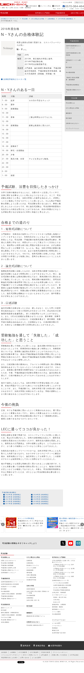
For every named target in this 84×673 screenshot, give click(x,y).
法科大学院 (30, 586)
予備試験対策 (60, 13)
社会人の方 (56, 602)
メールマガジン (57, 625)
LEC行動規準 (34, 652)
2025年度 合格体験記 (13, 495)
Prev (3, 524)
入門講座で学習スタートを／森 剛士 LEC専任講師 (64, 569)
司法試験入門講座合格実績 (61, 590)
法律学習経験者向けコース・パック (73, 47)
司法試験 (4, 13)
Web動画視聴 (70, 72)
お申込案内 (44, 655)
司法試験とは (70, 103)
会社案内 (4, 652)
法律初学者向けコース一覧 (14, 79)
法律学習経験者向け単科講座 (73, 54)
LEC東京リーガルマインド (10, 19)
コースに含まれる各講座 (61, 583)
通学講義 (29, 572)
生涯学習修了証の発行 (59, 633)
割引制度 (69, 67)
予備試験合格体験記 (9, 492)
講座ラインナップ (6, 608)
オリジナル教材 (31, 568)
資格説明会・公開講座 (59, 604)
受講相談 (55, 628)
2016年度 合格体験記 (65, 19)
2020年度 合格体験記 (41, 499)
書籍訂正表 (55, 630)
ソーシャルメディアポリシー (11, 655)
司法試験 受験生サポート (9, 620)
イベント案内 (56, 611)
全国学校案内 (32, 6)
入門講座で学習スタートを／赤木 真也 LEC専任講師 (63, 573)
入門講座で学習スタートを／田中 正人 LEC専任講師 (63, 565)
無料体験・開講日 (57, 607)
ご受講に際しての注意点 (59, 655)
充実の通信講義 (31, 575)
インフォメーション (72, 128)
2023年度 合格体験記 (13, 497)
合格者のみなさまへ (72, 123)
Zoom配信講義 (31, 577)
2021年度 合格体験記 (13, 499)
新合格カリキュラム (33, 565)
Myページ (79, 2)
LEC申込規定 (74, 655)
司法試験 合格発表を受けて (35, 625)
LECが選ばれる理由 (37, 19)
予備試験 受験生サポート (73, 91)
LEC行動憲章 (22, 652)
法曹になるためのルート (8, 560)
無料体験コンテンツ (58, 609)
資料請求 (57, 6)
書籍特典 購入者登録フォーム (36, 616)
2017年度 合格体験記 (13, 504)
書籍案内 (69, 113)
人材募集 (13, 652)
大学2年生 (56, 599)
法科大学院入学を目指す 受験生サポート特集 (38, 592)
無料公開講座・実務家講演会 (10, 612)
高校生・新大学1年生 (60, 597)
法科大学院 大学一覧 (33, 600)
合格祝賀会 (30, 563)
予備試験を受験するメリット (10, 570)
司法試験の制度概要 (7, 563)
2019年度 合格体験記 (13, 501)
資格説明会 (40, 645)
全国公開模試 (5, 622)
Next (82, 524)
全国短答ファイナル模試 (73, 61)
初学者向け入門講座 (42, 13)
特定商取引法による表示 (9, 657)
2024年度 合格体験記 (41, 495)
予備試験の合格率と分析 (8, 568)
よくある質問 (56, 623)
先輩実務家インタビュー (8, 572)
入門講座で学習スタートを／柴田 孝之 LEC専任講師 (63, 577)
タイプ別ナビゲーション (59, 595)
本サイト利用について (30, 655)
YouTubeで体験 (6, 617)
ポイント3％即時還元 (26, 518)
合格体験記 (51, 19)
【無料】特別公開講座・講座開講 (72, 79)
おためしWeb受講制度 (60, 587)
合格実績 (29, 560)
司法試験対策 (5, 604)
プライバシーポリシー (60, 652)
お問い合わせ (14, 7)
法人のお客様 (67, 2)
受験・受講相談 (25, 7)
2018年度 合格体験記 (41, 501)
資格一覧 (5, 7)
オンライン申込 (45, 6)
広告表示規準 (45, 652)
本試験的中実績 (31, 580)
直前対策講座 (31, 589)
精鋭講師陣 (30, 570)
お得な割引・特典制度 (59, 592)
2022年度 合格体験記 (41, 497)
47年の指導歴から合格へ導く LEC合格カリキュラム (63, 561)
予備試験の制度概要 (7, 565)
